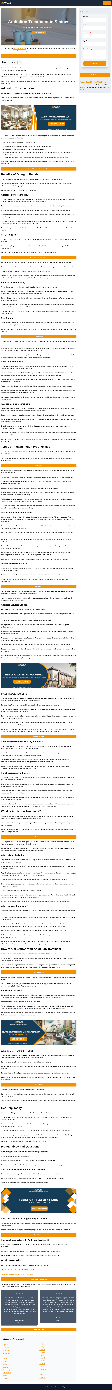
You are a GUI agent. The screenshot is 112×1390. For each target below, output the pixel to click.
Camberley (6, 1370)
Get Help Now (38, 32)
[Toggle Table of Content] (18, 62)
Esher (5, 1358)
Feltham (22, 1274)
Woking (5, 1364)
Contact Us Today (38, 736)
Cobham (5, 1367)
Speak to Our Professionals (39, 1279)
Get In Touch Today (39, 56)
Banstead (42, 1352)
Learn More (38, 465)
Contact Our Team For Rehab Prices (38, 168)
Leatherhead (7, 1372)
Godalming (42, 1358)
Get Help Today (38, 1234)
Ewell (41, 1344)
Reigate (41, 1361)
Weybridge (29, 1274)
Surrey (5, 1361)
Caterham (42, 1369)
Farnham (42, 1363)
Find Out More (38, 1084)
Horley (41, 1372)
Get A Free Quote (39, 1329)
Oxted (41, 1375)
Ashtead (5, 1375)
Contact (106, 3)
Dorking (41, 1355)
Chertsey (9, 1274)
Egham (3, 1274)
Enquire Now (39, 837)
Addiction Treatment (19, 48)
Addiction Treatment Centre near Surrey (16, 451)
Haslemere (42, 1377)
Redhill (41, 1366)
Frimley (41, 1347)
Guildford (42, 1349)
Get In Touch (95, 75)
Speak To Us (39, 586)
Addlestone (15, 1274)
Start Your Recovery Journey (38, 257)
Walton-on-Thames (9, 1356)
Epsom (5, 1378)
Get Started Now (39, 972)
